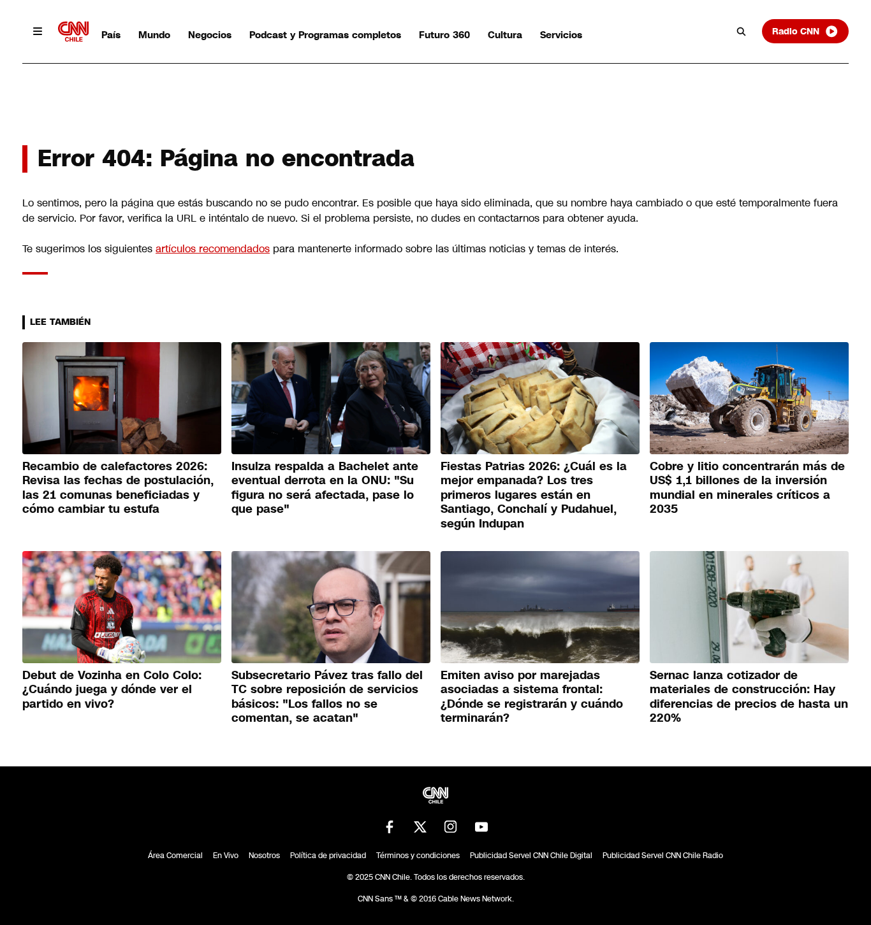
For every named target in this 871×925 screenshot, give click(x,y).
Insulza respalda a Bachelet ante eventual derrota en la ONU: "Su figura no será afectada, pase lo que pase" (324, 488)
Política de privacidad (328, 855)
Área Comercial (175, 855)
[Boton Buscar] (741, 31)
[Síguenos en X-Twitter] (420, 827)
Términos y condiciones (418, 855)
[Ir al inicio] (73, 31)
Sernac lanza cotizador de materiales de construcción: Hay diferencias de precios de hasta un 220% (749, 697)
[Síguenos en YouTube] (481, 827)
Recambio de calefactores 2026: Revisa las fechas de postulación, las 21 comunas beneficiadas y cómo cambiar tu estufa (118, 488)
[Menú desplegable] (37, 31)
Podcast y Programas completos (325, 34)
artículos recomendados (213, 248)
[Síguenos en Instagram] (451, 827)
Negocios (209, 34)
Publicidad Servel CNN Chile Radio (663, 855)
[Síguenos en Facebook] (389, 827)
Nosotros (264, 855)
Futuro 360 (444, 34)
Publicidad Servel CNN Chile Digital (531, 855)
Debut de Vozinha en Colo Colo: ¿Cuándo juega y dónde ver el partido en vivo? (111, 689)
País (111, 34)
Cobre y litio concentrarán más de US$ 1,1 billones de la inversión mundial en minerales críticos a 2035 (747, 488)
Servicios (561, 34)
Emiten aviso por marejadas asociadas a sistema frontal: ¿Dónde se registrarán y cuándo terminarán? (532, 697)
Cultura (505, 34)
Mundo (154, 34)
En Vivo (225, 855)
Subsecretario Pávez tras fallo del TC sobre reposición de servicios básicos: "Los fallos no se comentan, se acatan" (327, 697)
